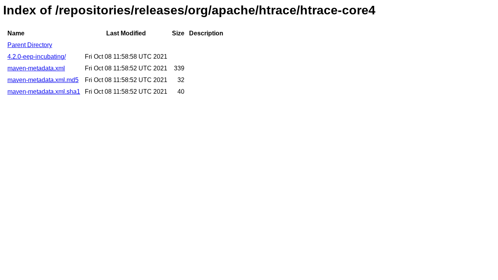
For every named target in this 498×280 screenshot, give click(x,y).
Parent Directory (29, 45)
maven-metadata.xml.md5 (43, 80)
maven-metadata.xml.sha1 (43, 91)
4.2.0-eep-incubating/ (36, 56)
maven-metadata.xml (36, 68)
